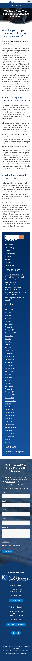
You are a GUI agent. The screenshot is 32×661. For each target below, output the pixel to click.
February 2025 (9, 353)
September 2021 (10, 427)
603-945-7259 (16, 5)
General (7, 259)
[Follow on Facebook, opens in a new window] (13, 633)
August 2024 (9, 371)
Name (4, 492)
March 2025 (9, 350)
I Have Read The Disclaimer (13, 545)
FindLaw (23, 653)
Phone (4, 518)
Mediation (8, 262)
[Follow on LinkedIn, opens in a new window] (18, 633)
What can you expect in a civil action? (14, 299)
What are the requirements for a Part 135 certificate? (15, 294)
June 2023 (8, 407)
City (4, 510)
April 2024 (8, 383)
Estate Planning (10, 253)
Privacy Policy (19, 651)
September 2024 (10, 368)
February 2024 (9, 389)
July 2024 (8, 374)
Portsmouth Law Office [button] (16, 624)
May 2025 (8, 345)
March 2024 (9, 386)
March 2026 (9, 324)
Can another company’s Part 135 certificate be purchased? (14, 276)
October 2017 (9, 433)
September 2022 (10, 415)
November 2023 (10, 395)
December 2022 (10, 412)
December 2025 (10, 330)
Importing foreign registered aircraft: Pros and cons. (14, 288)
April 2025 (8, 348)
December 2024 (10, 359)
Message (5, 527)
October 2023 (9, 398)
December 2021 (10, 424)
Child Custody (9, 248)
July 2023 (8, 404)
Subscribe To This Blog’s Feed (14, 452)
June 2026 (8, 315)
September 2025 (10, 333)
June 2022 (8, 418)
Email (4, 501)
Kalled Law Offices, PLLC (18, 41)
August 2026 (9, 309)
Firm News (8, 256)
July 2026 (8, 312)
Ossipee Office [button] (16, 600)
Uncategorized (9, 265)
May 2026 (8, 318)
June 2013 (8, 439)
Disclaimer (5, 542)
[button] (29, 1)
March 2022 (9, 421)
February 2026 (9, 327)
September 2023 (10, 401)
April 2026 (8, 321)
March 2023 (9, 410)
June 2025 (8, 342)
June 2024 (8, 377)
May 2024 (8, 380)
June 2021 (8, 430)
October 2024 (9, 365)
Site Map (11, 651)
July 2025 (8, 339)
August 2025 (9, 336)
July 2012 (8, 442)
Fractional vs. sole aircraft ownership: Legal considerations (13, 282)
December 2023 (10, 392)
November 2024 (10, 362)
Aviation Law (9, 245)
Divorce (10, 44)
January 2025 (9, 356)
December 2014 (10, 436)
